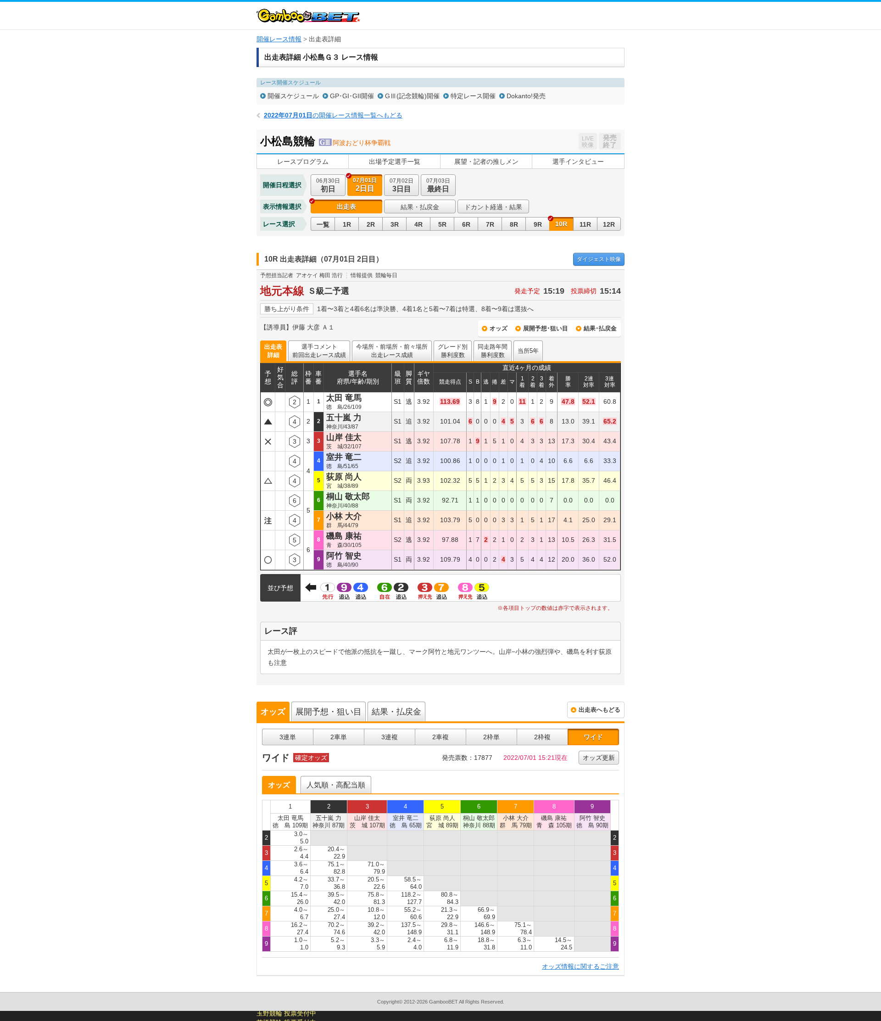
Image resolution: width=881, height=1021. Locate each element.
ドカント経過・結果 (493, 207)
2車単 (338, 737)
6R (466, 224)
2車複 (440, 737)
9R (538, 224)
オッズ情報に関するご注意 (580, 966)
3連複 (389, 737)
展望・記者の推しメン (486, 161)
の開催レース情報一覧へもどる (333, 115)
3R (394, 224)
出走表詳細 (273, 350)
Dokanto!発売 (526, 96)
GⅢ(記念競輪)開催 (412, 96)
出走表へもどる (599, 709)
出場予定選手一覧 (394, 161)
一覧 (323, 224)
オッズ (498, 328)
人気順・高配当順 (336, 785)
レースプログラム (303, 161)
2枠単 (491, 737)
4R (418, 224)
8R (514, 224)
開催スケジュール (293, 96)
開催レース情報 (278, 39)
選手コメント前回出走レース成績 (319, 350)
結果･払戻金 (600, 328)
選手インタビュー (578, 161)
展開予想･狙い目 (545, 328)
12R (609, 224)
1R (347, 224)
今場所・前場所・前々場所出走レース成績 (392, 350)
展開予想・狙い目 (329, 711)
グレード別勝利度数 (453, 350)
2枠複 (542, 737)
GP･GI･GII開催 (352, 96)
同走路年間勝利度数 (492, 350)
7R (490, 224)
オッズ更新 (599, 757)
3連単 (287, 737)
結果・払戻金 (420, 207)
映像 (599, 259)
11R (585, 224)
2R (371, 224)
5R (442, 224)
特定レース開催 (473, 96)
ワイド (593, 737)
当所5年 (528, 350)
